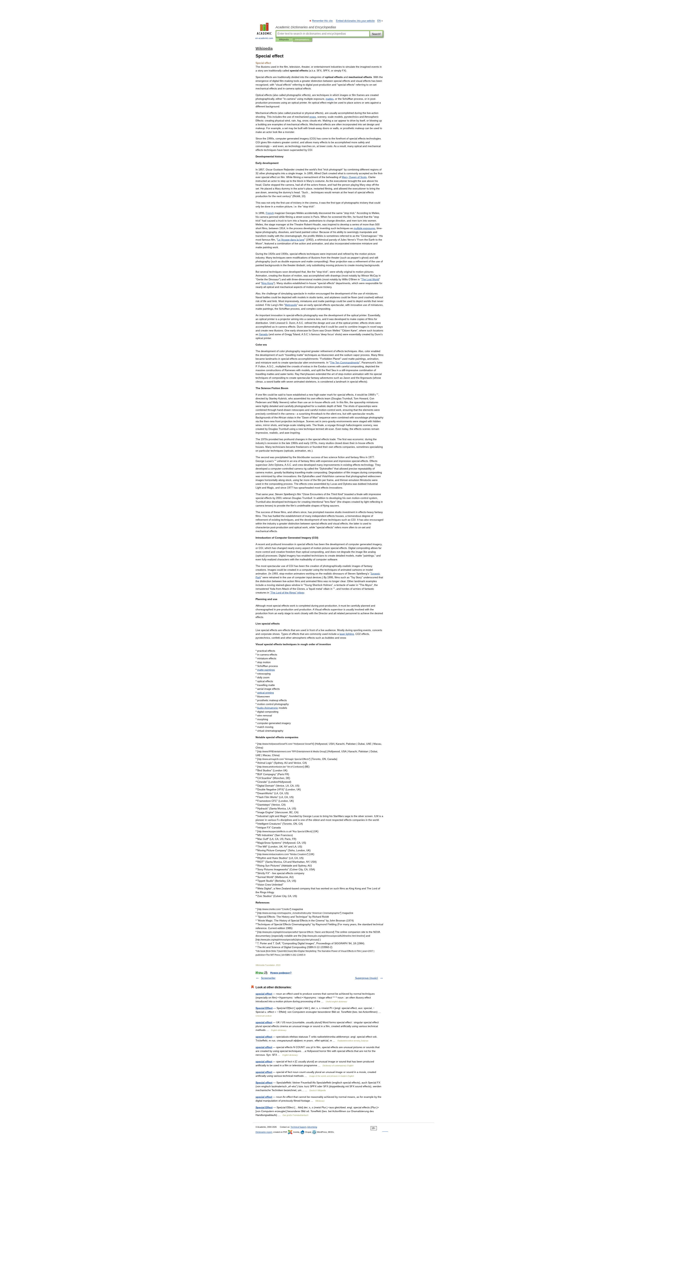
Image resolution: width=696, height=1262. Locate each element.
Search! (376, 33)
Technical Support (298, 1127)
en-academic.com (264, 38)
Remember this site (322, 21)
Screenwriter (268, 978)
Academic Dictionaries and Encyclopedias (306, 27)
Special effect (264, 1082)
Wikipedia (284, 39)
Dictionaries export (264, 1132)
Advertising (312, 1127)
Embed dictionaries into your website (355, 21)
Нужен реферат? (281, 972)
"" (287, 592)
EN (379, 21)
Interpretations (302, 39)
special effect (264, 993)
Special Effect (264, 1008)
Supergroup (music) (366, 978)
